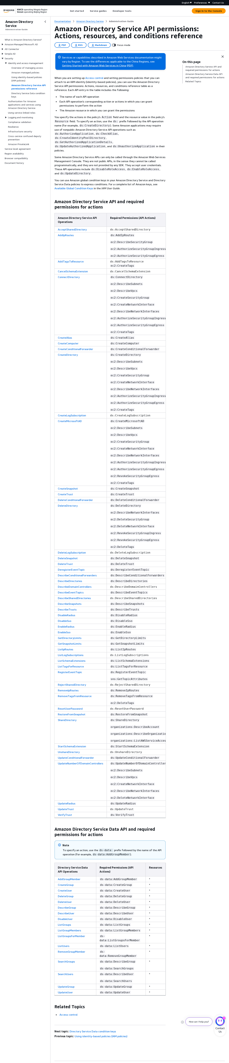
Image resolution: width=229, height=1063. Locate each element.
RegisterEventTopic (70, 672)
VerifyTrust (65, 814)
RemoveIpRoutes (68, 690)
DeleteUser (65, 902)
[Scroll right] (134, 11)
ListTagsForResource (71, 666)
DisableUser (65, 919)
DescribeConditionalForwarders (77, 575)
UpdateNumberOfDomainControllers (80, 763)
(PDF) (130, 65)
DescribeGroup (67, 907)
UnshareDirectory (69, 752)
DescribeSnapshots (69, 603)
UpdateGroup (66, 986)
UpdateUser (65, 992)
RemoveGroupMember (71, 951)
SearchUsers (65, 974)
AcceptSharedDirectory (72, 229)
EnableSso (64, 632)
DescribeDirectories (70, 581)
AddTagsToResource (71, 261)
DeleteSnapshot (68, 558)
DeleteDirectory (68, 505)
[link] (121, 21)
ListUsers (63, 946)
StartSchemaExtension (72, 746)
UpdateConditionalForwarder (76, 757)
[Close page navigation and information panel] (222, 56)
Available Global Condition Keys (73, 188)
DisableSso (64, 621)
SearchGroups (66, 961)
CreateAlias (65, 337)
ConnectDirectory (69, 277)
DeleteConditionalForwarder (75, 500)
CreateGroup (66, 884)
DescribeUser (66, 913)
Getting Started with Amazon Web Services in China (94, 65)
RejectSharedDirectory (72, 684)
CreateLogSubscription (72, 415)
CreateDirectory (68, 354)
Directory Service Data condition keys (93, 1031)
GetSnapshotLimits (69, 643)
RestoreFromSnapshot (71, 714)
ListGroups (64, 924)
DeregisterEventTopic (71, 569)
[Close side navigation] (45, 21)
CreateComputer (68, 343)
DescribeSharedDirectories (74, 598)
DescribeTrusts (67, 609)
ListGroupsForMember (71, 936)
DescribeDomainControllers (75, 586)
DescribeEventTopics (71, 592)
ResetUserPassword (70, 708)
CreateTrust (65, 494)
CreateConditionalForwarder (75, 349)
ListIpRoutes (65, 649)
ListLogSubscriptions (70, 655)
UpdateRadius (66, 803)
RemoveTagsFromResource (75, 696)
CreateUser (65, 890)
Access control (94, 78)
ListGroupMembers (69, 930)
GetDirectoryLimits (69, 638)
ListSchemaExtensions (71, 660)
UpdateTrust (66, 809)
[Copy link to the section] (52, 201)
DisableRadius (66, 615)
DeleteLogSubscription (72, 552)
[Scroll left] (67, 11)
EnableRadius (66, 626)
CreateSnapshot (68, 488)
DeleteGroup (65, 896)
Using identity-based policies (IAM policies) (101, 1036)
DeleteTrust (65, 564)
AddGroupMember (69, 879)
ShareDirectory (67, 720)
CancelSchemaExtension (73, 271)
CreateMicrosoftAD (70, 421)
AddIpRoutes (66, 235)
